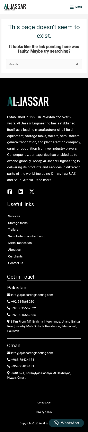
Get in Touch (21, 277)
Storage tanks (18, 223)
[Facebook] (9, 191)
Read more (43, 180)
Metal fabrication (20, 243)
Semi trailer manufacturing (26, 236)
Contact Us (44, 402)
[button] (66, 423)
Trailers (13, 229)
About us (14, 250)
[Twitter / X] (31, 191)
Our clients (15, 256)
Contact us (15, 263)
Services (14, 216)
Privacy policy (44, 412)
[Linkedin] (20, 191)
